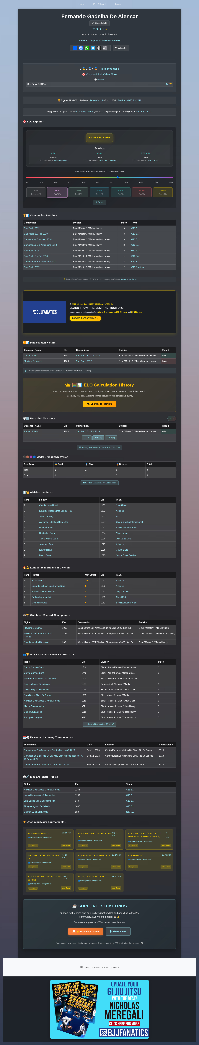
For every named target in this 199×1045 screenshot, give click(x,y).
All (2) (86, 438)
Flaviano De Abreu (33, 361)
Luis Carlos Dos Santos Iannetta (39, 801)
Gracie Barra (122, 550)
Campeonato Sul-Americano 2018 (40, 245)
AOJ (118, 516)
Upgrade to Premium (101, 404)
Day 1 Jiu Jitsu (123, 591)
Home (81, 4)
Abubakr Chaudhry (61, 160)
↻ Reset (99, 202)
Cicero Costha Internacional (129, 522)
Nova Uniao (122, 533)
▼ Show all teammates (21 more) (99, 724)
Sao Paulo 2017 (32, 267)
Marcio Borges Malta (34, 706)
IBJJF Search (99, 4)
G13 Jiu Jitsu (137, 267)
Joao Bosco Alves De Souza (37, 695)
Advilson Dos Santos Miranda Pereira (42, 701)
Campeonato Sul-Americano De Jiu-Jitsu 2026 (46, 764)
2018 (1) (98, 438)
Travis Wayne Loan (48, 539)
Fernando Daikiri (153, 160)
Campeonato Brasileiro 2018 (38, 239)
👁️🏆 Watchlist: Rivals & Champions (46, 615)
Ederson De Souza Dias (107, 160)
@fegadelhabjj (101, 23)
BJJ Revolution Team (126, 527)
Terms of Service (92, 967)
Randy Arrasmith (47, 527)
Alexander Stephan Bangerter (53, 522)
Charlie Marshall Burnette (36, 642)
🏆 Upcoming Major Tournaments (44, 822)
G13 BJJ (98, 29)
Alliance (120, 511)
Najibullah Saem (47, 533)
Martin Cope (45, 555)
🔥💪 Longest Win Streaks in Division (47, 567)
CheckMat (121, 505)
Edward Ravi (45, 550)
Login (118, 4)
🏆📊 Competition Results (40, 215)
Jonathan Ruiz (46, 544)
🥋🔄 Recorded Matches (39, 418)
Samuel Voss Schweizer (43, 591)
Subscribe (122, 48)
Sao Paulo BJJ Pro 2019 (36, 234)
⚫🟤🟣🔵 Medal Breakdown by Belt (46, 457)
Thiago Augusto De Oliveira (37, 806)
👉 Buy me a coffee (87, 931)
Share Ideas (119, 931)
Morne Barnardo (39, 603)
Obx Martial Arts (123, 539)
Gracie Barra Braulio (126, 555)
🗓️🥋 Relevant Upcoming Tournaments (48, 737)
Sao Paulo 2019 (32, 228)
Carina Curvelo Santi (34, 667)
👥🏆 (49, 654)
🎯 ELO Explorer (34, 121)
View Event (66, 845)
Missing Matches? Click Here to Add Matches (100, 447)
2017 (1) (111, 438)
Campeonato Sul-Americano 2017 (40, 262)
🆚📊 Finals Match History (40, 342)
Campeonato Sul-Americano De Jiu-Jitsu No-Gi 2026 (49, 750)
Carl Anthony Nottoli (48, 505)
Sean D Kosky (46, 516)
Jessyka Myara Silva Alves (37, 684)
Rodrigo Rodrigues (33, 717)
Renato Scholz (31, 355)
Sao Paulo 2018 (32, 250)
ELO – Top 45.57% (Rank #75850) (99, 40)
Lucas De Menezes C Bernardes (39, 795)
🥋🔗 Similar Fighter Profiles (41, 776)
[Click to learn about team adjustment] (106, 29)
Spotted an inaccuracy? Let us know (100, 483)
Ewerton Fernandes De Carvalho (40, 678)
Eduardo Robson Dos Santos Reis (55, 511)
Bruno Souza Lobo (33, 712)
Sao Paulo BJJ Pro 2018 (36, 256)
